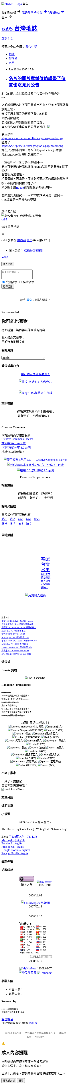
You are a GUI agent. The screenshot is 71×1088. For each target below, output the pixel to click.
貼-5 (37, 519)
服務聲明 (39, 1036)
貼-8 (20, 523)
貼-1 (4, 519)
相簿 (12, 54)
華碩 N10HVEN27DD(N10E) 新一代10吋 (19, 641)
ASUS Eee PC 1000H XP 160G (14, 644)
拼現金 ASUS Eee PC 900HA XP (15, 651)
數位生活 (31, 46)
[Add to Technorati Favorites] (44, 972)
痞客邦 (21, 240)
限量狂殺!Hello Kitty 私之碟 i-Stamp (17, 621)
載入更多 (7, 264)
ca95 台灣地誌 (19, 28)
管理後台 (7, 1019)
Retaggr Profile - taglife (14, 853)
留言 (29, 240)
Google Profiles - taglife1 (15, 850)
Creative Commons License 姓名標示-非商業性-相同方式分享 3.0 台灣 (17, 443)
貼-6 (4, 523)
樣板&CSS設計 (33, 250)
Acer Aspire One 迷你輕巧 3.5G (15, 637)
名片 (12, 63)
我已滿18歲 (9, 1080)
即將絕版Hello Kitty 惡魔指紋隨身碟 (17, 624)
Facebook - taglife (11, 843)
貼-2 (12, 519)
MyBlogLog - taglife (13, 840)
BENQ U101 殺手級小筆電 (13, 634)
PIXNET (17, 1033)
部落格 (13, 58)
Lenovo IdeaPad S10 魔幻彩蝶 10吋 (16, 647)
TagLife (33, 1022)
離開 (21, 1080)
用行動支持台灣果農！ (35, 374)
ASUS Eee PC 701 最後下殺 (13, 631)
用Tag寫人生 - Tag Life (23, 836)
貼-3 (20, 519)
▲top (4, 256)
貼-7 (12, 523)
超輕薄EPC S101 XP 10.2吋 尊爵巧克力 (18, 627)
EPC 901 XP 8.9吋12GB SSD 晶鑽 (16, 654)
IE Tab (20, 187)
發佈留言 (7, 286)
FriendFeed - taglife (12, 846)
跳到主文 (7, 38)
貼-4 (28, 519)
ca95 (4, 219)
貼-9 (28, 523)
